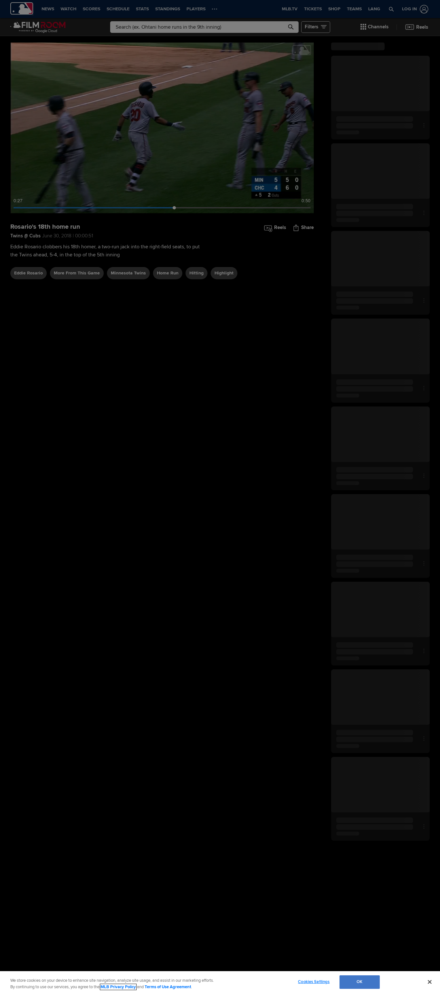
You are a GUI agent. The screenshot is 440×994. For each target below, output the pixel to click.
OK (359, 981)
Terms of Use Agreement (168, 986)
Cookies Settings (314, 981)
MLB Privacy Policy (118, 986)
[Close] (430, 982)
